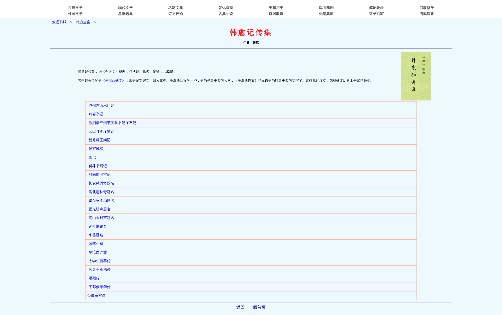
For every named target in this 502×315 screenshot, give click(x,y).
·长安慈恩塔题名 (100, 183)
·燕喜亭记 (95, 114)
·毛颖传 (93, 278)
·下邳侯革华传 (99, 287)
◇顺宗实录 (96, 295)
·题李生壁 (95, 244)
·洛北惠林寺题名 (100, 192)
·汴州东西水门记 (100, 106)
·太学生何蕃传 (99, 261)
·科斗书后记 (97, 166)
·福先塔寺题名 (99, 209)
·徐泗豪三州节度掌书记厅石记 (111, 123)
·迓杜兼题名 (97, 226)
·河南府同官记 (99, 175)
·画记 (91, 157)
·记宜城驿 (95, 149)
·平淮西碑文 (97, 252)
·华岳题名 (95, 235)
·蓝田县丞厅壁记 (100, 131)
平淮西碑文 (113, 80)
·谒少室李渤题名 (100, 201)
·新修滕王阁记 (99, 140)
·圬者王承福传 (99, 270)
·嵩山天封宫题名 (100, 218)
